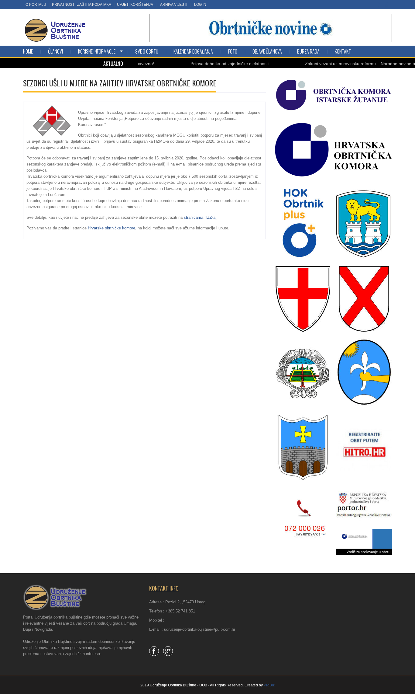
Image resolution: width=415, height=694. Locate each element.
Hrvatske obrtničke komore (111, 228)
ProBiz (269, 685)
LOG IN (200, 4)
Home (28, 51)
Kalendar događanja (193, 51)
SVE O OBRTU (146, 51)
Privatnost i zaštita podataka (81, 4)
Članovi (55, 51)
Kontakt (343, 51)
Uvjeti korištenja (135, 4)
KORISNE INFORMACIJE (96, 51)
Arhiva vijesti (173, 4)
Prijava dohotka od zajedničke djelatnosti (213, 63)
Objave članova (267, 51)
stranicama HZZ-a (199, 217)
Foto (232, 51)
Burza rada (308, 51)
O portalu (36, 4)
